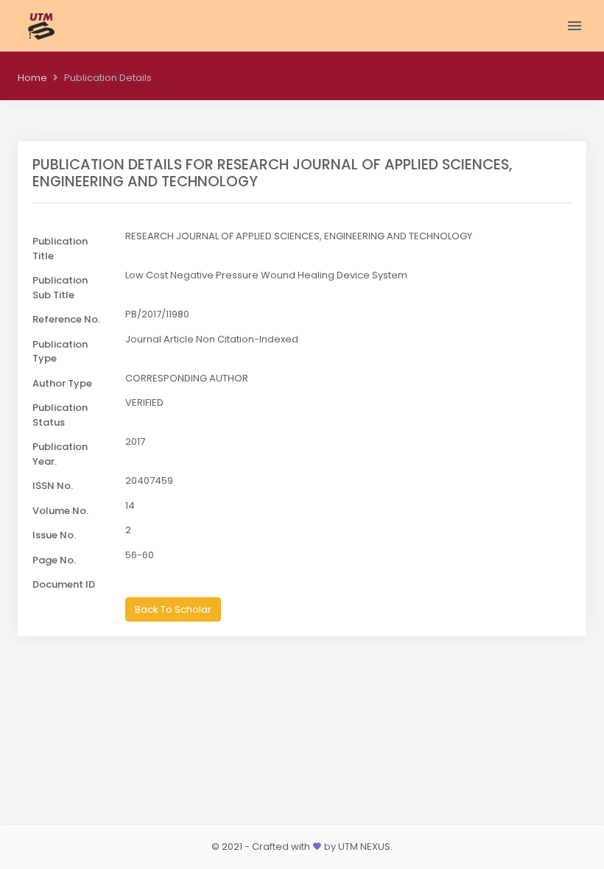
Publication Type (60, 351)
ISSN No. (52, 486)
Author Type (62, 383)
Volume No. (60, 511)
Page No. (54, 560)
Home (32, 78)
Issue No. (54, 535)
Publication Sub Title (60, 287)
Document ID (63, 584)
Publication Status (60, 415)
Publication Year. (60, 454)
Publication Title (60, 248)
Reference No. (66, 319)
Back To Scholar (173, 609)
